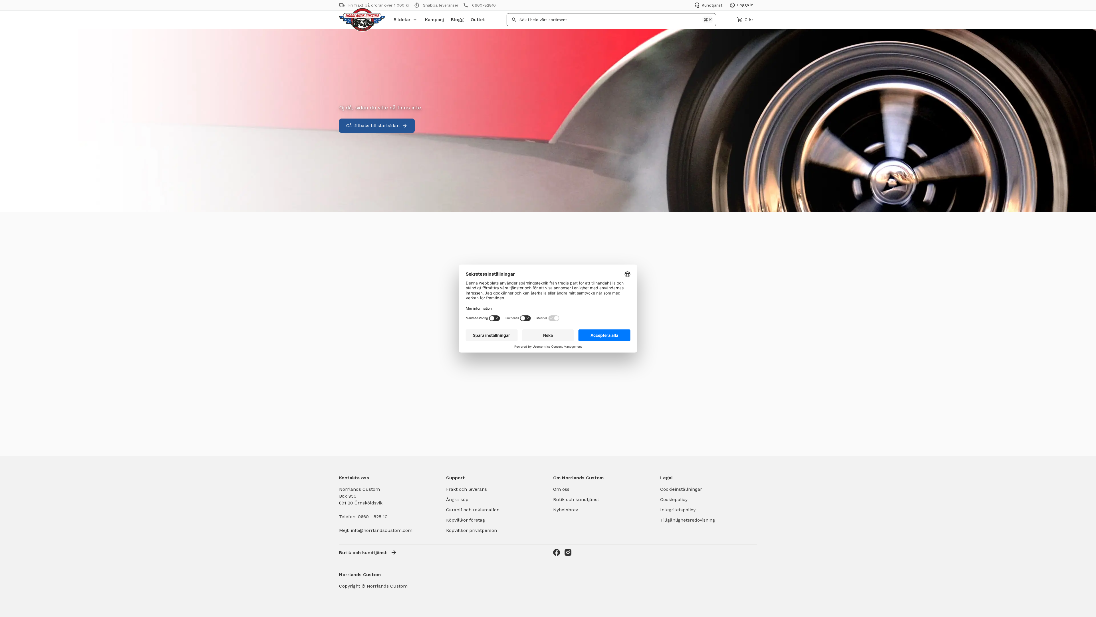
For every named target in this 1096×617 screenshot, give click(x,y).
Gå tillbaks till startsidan (373, 125)
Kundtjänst (712, 5)
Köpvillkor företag (465, 520)
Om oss (561, 489)
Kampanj (434, 19)
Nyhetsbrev (565, 509)
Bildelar (401, 19)
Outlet (478, 19)
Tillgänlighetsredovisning (687, 520)
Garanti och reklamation (472, 509)
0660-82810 (484, 5)
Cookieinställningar (681, 489)
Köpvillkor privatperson (471, 530)
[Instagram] (568, 552)
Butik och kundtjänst (576, 499)
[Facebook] (556, 552)
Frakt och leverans (466, 489)
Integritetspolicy (678, 509)
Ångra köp (457, 499)
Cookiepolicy (674, 499)
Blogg (457, 19)
